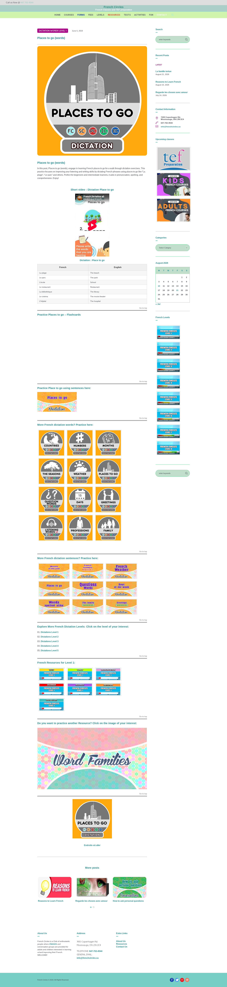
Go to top (143, 308)
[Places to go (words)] (92, 101)
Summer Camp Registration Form (129, 901)
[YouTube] (182, 980)
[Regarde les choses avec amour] (54, 887)
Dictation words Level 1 (52, 30)
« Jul (158, 304)
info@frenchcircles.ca (170, 127)
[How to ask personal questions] (92, 887)
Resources (121, 944)
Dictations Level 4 (49, 646)
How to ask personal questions (90, 901)
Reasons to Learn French (168, 82)
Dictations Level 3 (49, 641)
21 (177, 290)
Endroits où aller (92, 845)
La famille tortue (163, 71)
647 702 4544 (26, 2)
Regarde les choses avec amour (54, 901)
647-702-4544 (95, 951)
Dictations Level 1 (50, 632)
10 (159, 286)
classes (53, 944)
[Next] (141, 758)
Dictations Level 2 (49, 637)
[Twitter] (177, 980)
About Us (121, 941)
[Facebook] (172, 980)
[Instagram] (187, 980)
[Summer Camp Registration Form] (129, 887)
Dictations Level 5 (49, 650)
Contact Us (121, 947)
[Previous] (43, 758)
